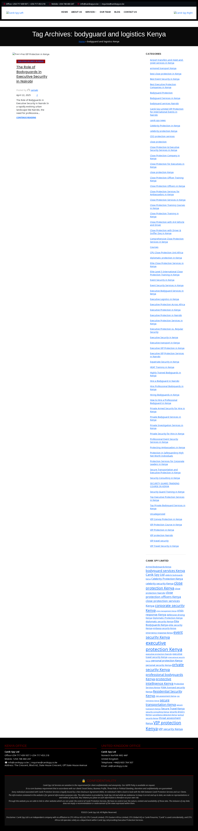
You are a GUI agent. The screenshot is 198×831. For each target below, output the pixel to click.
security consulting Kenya (157, 711)
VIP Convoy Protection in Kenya (166, 519)
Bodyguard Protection (161, 92)
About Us (76, 12)
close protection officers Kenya (163, 595)
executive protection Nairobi (159, 654)
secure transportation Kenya (161, 702)
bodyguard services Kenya (165, 570)
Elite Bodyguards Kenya (162, 623)
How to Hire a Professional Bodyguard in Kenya (163, 402)
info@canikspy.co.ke (89, 4)
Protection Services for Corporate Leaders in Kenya (167, 463)
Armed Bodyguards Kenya (158, 566)
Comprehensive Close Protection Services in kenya (167, 240)
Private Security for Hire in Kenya (167, 433)
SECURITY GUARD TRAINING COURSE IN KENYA (164, 485)
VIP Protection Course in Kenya (166, 524)
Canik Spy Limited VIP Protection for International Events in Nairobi (166, 111)
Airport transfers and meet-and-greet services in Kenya (166, 61)
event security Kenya (164, 635)
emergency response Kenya (159, 632)
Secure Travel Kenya (173, 708)
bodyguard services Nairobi (164, 103)
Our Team (105, 12)
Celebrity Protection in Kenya (165, 125)
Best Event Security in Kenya (164, 78)
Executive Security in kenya (31, 61)
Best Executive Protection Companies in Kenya (163, 86)
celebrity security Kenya (159, 583)
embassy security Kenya (164, 628)
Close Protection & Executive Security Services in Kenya (164, 149)
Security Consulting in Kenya (165, 477)
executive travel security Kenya (164, 655)
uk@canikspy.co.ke (117, 766)
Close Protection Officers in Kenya (167, 186)
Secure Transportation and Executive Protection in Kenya (165, 471)
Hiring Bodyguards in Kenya (164, 394)
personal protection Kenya (166, 660)
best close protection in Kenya (165, 73)
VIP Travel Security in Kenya (164, 545)
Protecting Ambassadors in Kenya (167, 447)
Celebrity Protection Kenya (167, 578)
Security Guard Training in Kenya (167, 491)
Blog (117, 12)
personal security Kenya (159, 665)
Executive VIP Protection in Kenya (167, 348)
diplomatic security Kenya (159, 621)
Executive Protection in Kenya (165, 309)
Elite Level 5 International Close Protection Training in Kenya (166, 273)
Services (90, 12)
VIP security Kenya (170, 729)
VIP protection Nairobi (161, 535)
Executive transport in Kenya (165, 342)
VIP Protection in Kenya (162, 529)
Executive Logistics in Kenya (164, 299)
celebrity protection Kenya (163, 131)
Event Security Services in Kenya (166, 285)
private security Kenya (165, 667)
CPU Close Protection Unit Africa (166, 252)
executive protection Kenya (164, 646)
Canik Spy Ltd (155, 575)
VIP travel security (159, 540)
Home (64, 12)
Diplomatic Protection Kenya (168, 617)
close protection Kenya (162, 172)
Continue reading (26, 117)
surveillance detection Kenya (164, 715)
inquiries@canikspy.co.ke (113, 4)
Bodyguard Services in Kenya (165, 98)
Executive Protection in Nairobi (166, 315)
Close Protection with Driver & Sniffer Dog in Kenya (165, 232)
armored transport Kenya (163, 68)
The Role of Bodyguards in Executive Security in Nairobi (31, 74)
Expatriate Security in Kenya (164, 361)
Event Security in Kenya (162, 279)
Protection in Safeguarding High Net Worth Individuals (167, 454)
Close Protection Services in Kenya (167, 199)
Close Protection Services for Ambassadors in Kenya (164, 193)
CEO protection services (162, 136)
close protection (158, 141)
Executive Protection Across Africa (167, 304)
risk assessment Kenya (166, 696)
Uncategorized (157, 513)
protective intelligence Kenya (159, 681)
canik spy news (158, 120)
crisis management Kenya (166, 611)
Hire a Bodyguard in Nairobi (164, 380)
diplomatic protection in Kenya (166, 257)
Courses (154, 247)
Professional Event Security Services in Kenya (164, 441)
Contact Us (130, 12)
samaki (34, 90)
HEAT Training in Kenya (162, 367)
